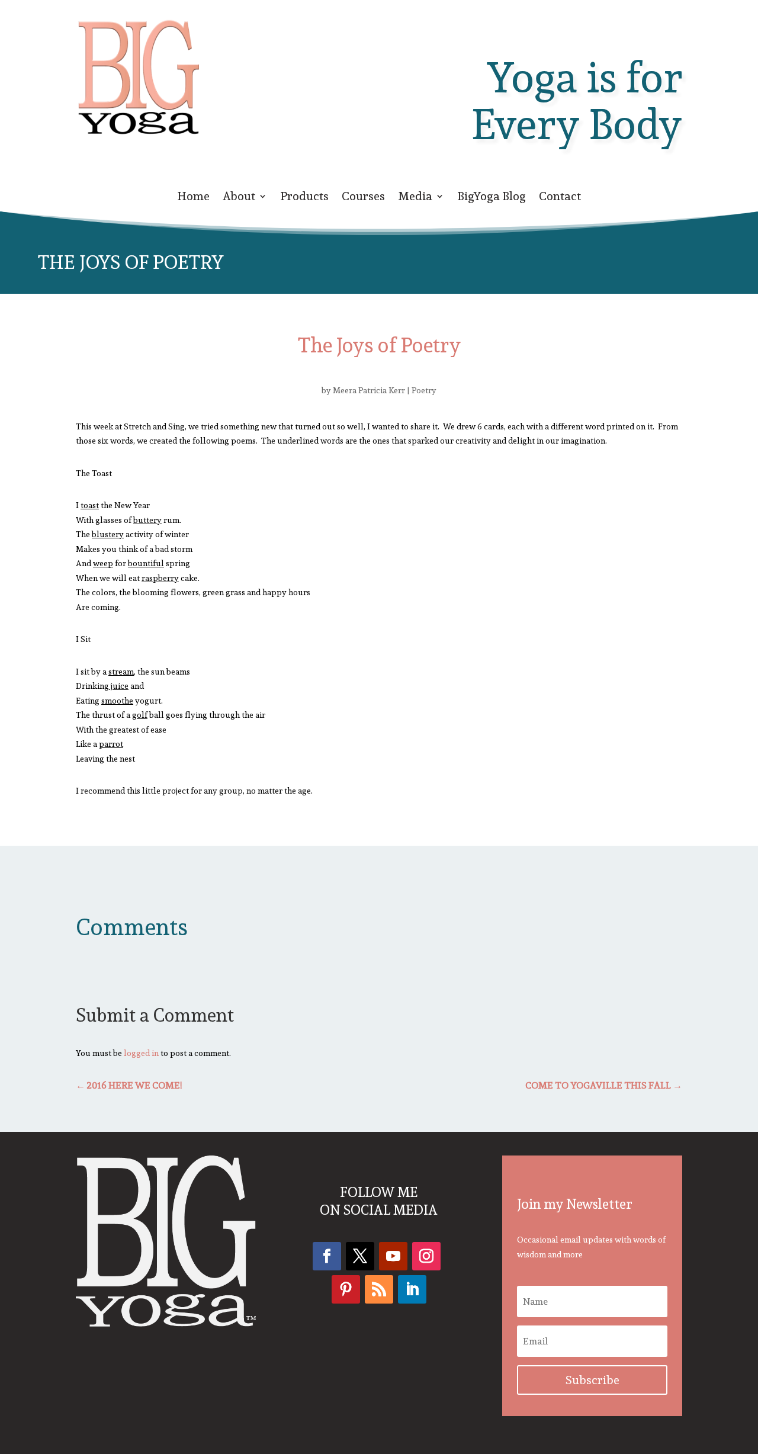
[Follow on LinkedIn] (412, 1289)
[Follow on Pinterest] (346, 1289)
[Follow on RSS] (379, 1289)
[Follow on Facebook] (327, 1256)
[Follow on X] (360, 1256)
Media (415, 198)
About (239, 198)
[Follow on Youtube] (393, 1256)
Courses (363, 198)
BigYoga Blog (491, 198)
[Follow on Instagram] (426, 1256)
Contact (560, 198)
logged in (141, 1053)
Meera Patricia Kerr (369, 390)
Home (193, 198)
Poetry (424, 390)
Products (304, 198)
